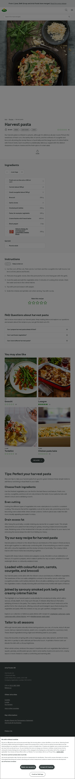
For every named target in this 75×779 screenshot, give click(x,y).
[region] (37, 758)
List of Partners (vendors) (8, 761)
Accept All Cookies (46, 767)
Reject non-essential (28, 767)
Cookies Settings (37, 774)
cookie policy (60, 752)
